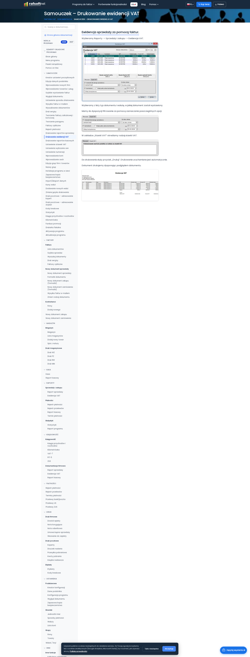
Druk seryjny (51, 111)
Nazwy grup (51, 167)
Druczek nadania (55, 549)
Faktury (48, 244)
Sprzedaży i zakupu (53, 387)
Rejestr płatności (53, 129)
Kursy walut (51, 184)
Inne (48, 648)
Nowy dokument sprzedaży (57, 269)
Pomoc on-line (52, 68)
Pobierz (221, 4)
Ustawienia (51, 578)
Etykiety (48, 565)
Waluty (51, 622)
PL (191, 4)
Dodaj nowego (54, 309)
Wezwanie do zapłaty (57, 536)
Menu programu (53, 60)
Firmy (50, 306)
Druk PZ (51, 356)
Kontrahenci (50, 301)
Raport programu (55, 428)
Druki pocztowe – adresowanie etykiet (59, 203)
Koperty (51, 545)
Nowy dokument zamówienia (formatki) (60, 288)
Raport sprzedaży (55, 392)
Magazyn (50, 323)
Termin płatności (55, 416)
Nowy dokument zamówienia (58, 318)
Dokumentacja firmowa (55, 466)
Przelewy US (51, 503)
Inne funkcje (50, 652)
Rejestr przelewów (56, 408)
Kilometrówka (52, 220)
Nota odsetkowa (55, 528)
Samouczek (51, 73)
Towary (51, 638)
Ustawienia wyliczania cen (57, 148)
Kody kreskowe (52, 208)
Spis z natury (53, 343)
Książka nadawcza (56, 560)
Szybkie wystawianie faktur (58, 92)
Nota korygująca (55, 524)
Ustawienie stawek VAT (56, 144)
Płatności (49, 400)
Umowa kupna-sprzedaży (59, 532)
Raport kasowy (52, 378)
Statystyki (50, 212)
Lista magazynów (55, 336)
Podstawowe (51, 583)
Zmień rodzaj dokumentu (59, 297)
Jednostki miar (54, 614)
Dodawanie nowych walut (57, 188)
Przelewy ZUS (51, 507)
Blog (143, 4)
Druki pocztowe (52, 540)
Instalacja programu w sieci (58, 171)
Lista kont (52, 625)
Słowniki (48, 610)
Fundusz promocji (53, 223)
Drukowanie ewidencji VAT (57, 137)
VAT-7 (50, 453)
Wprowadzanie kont (54, 155)
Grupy (48, 630)
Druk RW (51, 360)
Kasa (48, 369)
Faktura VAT (50, 19)
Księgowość (52, 434)
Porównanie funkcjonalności (112, 4)
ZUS (49, 461)
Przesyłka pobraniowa (57, 552)
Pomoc (153, 4)
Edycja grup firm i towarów (57, 163)
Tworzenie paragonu (55, 121)
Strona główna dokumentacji (59, 35)
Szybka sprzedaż (55, 253)
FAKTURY (50, 240)
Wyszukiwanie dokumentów (58, 108)
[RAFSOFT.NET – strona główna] (34, 4)
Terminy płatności (53, 495)
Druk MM (51, 363)
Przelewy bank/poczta (55, 499)
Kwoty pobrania (54, 556)
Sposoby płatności (56, 618)
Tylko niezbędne (152, 648)
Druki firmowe (51, 516)
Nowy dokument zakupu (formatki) (58, 281)
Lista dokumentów (56, 249)
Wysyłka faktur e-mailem (57, 104)
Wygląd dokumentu (54, 96)
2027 (71, 42)
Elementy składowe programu (55, 50)
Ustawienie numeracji (55, 152)
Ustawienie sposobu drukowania (60, 100)
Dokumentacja (65, 19)
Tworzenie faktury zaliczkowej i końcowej (59, 116)
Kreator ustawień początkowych (60, 77)
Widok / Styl (51, 642)
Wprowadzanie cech (55, 159)
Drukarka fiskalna (53, 227)
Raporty (50, 383)
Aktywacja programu (55, 231)
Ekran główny (51, 56)
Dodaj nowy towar (56, 339)
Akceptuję (169, 648)
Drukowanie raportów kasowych (60, 140)
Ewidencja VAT (54, 395)
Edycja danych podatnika (57, 81)
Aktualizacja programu (55, 235)
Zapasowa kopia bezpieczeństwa (53, 175)
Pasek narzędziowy (54, 64)
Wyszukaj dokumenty (57, 256)
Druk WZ (51, 352)
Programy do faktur (82, 4)
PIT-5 (50, 457)
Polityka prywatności (78, 651)
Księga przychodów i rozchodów (60, 216)
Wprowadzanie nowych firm (58, 85)
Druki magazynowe (53, 348)
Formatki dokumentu (57, 277)
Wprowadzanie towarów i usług (59, 89)
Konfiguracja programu (58, 595)
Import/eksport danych (56, 181)
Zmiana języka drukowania (57, 192)
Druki (49, 512)
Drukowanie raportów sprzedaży (60, 133)
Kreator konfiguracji (56, 587)
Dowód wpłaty (54, 521)
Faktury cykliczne (53, 125)
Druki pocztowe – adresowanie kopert (59, 197)
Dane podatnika (55, 591)
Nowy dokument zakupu (56, 314)
